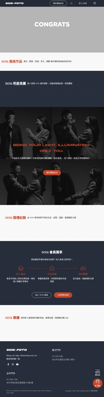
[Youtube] (17, 364)
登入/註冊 (83, 3)
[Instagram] (13, 364)
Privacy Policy (40, 390)
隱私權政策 (94, 391)
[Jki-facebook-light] (8, 364)
